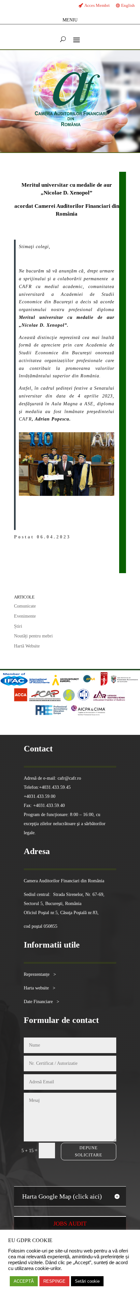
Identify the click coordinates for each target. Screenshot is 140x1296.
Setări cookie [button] (87, 1281)
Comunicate (25, 606)
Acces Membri (97, 5)
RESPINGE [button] (54, 1281)
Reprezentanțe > (40, 974)
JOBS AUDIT (70, 1223)
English (128, 5)
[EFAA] (89, 684)
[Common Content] (98, 684)
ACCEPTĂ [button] (24, 1281)
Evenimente (25, 616)
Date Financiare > (41, 1001)
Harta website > (39, 988)
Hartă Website (27, 646)
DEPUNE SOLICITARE (88, 1151)
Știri (18, 626)
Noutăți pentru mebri (33, 636)
